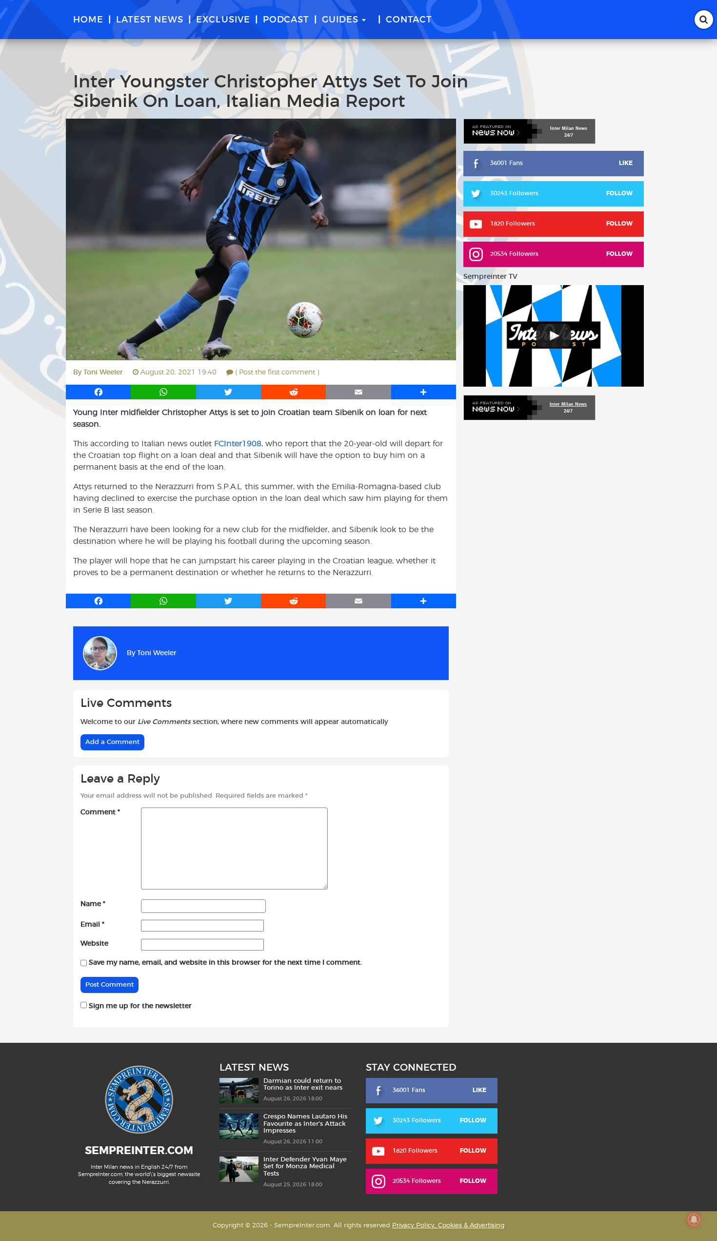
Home (88, 20)
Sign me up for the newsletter (139, 1006)
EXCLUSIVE (223, 20)
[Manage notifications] (694, 1219)
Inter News (568, 128)
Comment (100, 812)
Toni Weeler (103, 372)
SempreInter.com (139, 1150)
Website (94, 943)
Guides (340, 20)
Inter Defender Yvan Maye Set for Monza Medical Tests (305, 1167)
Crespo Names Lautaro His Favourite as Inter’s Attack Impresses (305, 1124)
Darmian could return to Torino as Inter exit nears (302, 1084)
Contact (409, 20)
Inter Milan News (568, 404)
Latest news (149, 20)
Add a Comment (112, 742)
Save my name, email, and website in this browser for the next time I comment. (225, 962)
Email (92, 924)
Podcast (286, 20)
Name (92, 904)
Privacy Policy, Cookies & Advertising (448, 1225)
